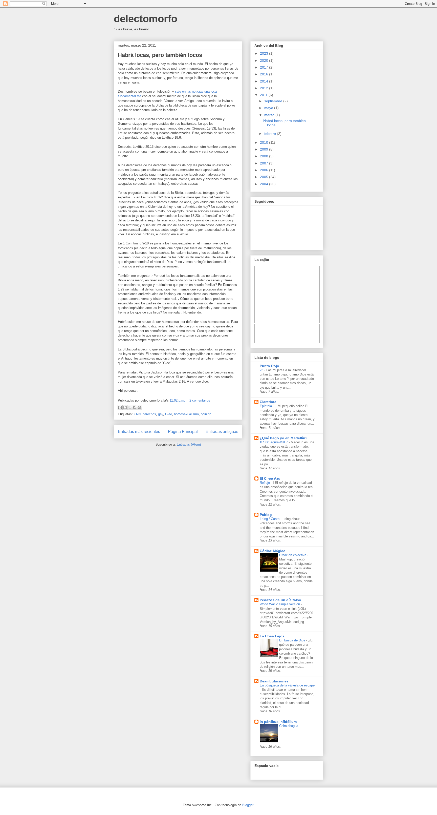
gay (160, 414)
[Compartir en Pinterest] (139, 407)
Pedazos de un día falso (280, 600)
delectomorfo (145, 18)
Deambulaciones (274, 681)
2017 (264, 67)
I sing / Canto (270, 519)
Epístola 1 (268, 406)
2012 (264, 88)
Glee (168, 414)
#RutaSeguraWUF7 (274, 442)
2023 (264, 53)
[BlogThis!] (124, 407)
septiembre (273, 101)
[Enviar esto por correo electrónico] (120, 407)
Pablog (266, 515)
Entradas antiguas (222, 431)
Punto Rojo (269, 366)
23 (262, 370)
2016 (264, 74)
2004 (264, 184)
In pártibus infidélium (278, 722)
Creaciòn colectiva (293, 555)
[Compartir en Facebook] (134, 407)
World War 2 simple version (280, 604)
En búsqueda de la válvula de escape (287, 685)
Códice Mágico (273, 551)
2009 (264, 149)
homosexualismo (186, 414)
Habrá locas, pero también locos (160, 55)
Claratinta (268, 402)
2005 (264, 177)
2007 (264, 163)
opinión (206, 414)
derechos (149, 414)
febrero (270, 134)
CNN (137, 414)
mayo (269, 108)
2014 (264, 81)
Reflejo (265, 483)
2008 (264, 156)
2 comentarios (199, 400)
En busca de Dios (292, 640)
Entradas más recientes (139, 431)
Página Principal (183, 431)
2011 (264, 95)
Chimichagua (289, 726)
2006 (264, 170)
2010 (264, 142)
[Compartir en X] (129, 407)
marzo (269, 115)
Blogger (247, 805)
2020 (264, 60)
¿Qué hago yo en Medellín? (284, 438)
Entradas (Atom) (189, 444)
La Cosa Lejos (272, 636)
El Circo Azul (270, 478)
